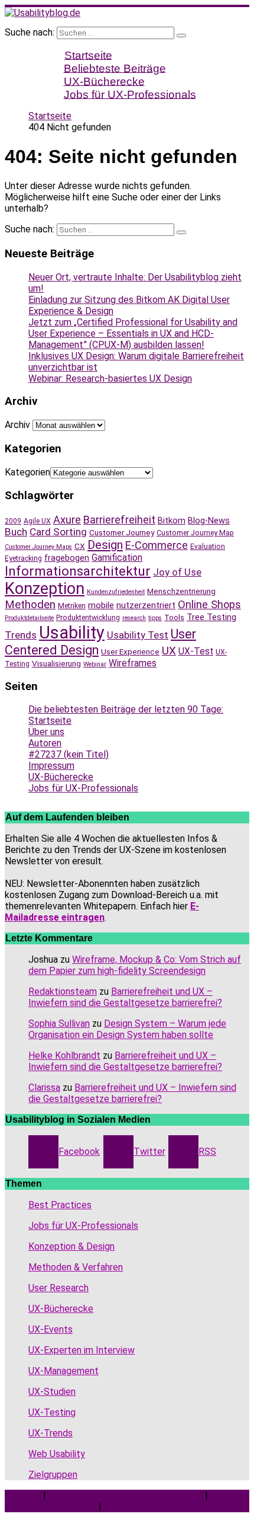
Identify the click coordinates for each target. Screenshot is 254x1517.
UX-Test (195, 651)
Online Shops (209, 604)
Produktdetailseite (29, 618)
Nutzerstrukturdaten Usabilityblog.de (125, 1495)
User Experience (130, 651)
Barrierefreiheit (119, 519)
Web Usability (56, 1453)
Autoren (44, 743)
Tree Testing (211, 617)
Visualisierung (56, 663)
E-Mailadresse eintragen (102, 911)
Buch (16, 532)
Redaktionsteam (62, 991)
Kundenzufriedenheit (116, 592)
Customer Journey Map (195, 533)
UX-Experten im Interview (81, 1350)
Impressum (51, 765)
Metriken (72, 606)
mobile (101, 605)
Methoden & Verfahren (75, 1267)
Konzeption (44, 588)
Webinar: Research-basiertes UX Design (110, 378)
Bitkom (171, 520)
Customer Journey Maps (38, 547)
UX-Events (50, 1329)
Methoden (30, 604)
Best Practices (60, 1205)
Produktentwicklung (88, 618)
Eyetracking (23, 558)
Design (105, 545)
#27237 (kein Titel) (68, 754)
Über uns (46, 731)
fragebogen (66, 557)
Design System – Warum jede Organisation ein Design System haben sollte (127, 1029)
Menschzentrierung (181, 591)
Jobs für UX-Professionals (130, 94)
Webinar (94, 664)
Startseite (49, 720)
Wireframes (133, 663)
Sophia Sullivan (59, 1023)
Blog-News (209, 520)
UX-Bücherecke (60, 777)
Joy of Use (177, 572)
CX (79, 546)
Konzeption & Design (71, 1246)
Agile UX (37, 521)
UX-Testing (52, 1412)
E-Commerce (156, 545)
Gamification (117, 557)
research (134, 618)
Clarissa (44, 1087)
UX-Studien (52, 1391)
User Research (58, 1288)
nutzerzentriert (145, 605)
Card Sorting (58, 532)
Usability (72, 632)
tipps (155, 618)
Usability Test (137, 635)
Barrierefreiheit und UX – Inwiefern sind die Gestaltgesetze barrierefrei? (125, 997)
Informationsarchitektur (78, 571)
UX (169, 650)
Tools (174, 617)
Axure (67, 519)
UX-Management (63, 1371)
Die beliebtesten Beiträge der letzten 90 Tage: (125, 709)
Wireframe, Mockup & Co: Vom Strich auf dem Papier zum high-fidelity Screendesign (134, 965)
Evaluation (207, 546)
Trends (21, 635)
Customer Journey (121, 532)
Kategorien (27, 472)
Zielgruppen (52, 1474)
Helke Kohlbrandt (64, 1055)
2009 (13, 521)
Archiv (17, 424)
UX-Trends (50, 1433)
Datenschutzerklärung (50, 1506)
